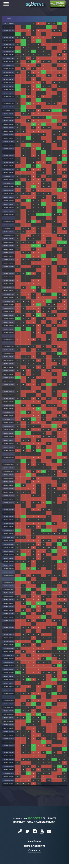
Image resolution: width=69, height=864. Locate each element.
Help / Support (34, 841)
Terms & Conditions (34, 845)
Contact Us (34, 850)
